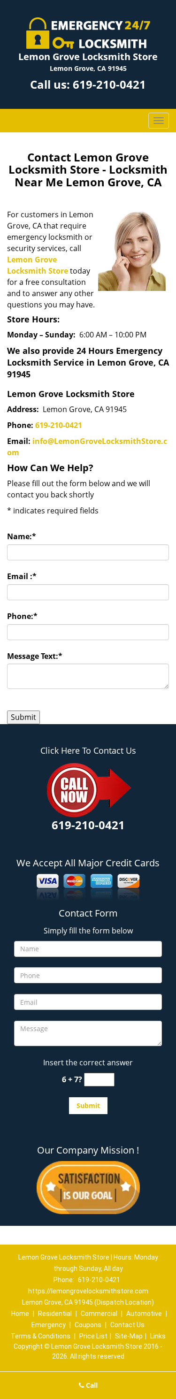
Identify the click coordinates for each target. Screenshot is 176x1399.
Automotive (144, 1313)
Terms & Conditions (40, 1336)
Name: (21, 536)
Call (91, 1385)
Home (20, 1313)
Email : (22, 576)
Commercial (99, 1313)
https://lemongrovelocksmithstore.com (88, 1291)
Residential (55, 1313)
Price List (93, 1336)
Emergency (48, 1325)
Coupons (88, 1325)
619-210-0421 (109, 84)
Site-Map (129, 1336)
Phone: (22, 616)
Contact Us (127, 1325)
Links (158, 1336)
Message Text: (34, 656)
